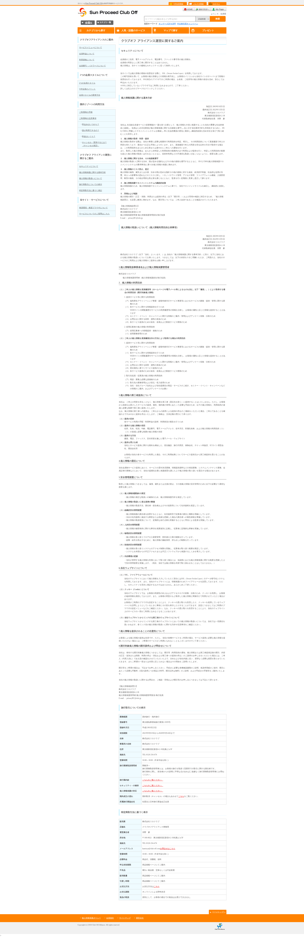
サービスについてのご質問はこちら (94, 214)
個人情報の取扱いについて (90, 178)
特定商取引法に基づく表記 (90, 190)
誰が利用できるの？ (90, 130)
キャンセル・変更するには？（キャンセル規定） (94, 144)
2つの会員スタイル (87, 83)
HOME (188, 9)
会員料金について (86, 54)
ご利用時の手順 (85, 112)
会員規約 (110, 918)
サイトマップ (125, 918)
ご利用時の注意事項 (87, 118)
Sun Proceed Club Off (94, 3)
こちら (181, 796)
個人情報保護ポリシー (91, 918)
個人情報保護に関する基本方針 (92, 172)
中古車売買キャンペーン (187, 24)
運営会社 (140, 918)
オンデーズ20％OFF (167, 24)
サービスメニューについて (90, 47)
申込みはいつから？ (90, 124)
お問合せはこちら (167, 848)
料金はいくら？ (88, 136)
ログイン (216, 4)
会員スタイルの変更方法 (89, 95)
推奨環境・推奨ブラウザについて (93, 208)
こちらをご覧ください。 (152, 780)
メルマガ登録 (198, 4)
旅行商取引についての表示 (90, 184)
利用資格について (86, 60)
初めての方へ (202, 9)
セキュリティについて (88, 166)
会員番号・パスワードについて (92, 66)
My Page (218, 9)
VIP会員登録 (178, 4)
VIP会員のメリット (87, 89)
